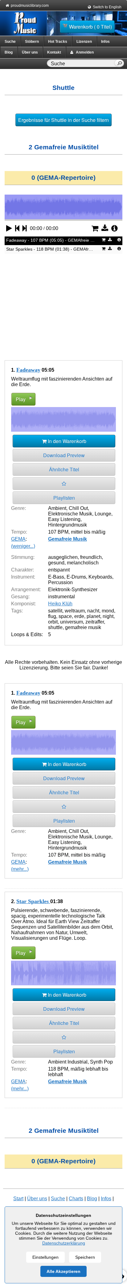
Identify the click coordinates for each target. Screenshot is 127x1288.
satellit (55, 610)
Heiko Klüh (60, 603)
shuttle (55, 627)
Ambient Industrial (68, 1061)
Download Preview (64, 455)
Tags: (17, 610)
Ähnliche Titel (64, 469)
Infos (105, 41)
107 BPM (58, 532)
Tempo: (19, 532)
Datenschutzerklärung (63, 1243)
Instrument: (23, 576)
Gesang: (20, 596)
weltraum (75, 610)
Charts (76, 1198)
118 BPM (58, 1069)
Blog (9, 52)
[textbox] (81, 64)
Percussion (60, 582)
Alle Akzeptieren (63, 1271)
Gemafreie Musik (67, 539)
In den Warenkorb (66, 441)
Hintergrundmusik (67, 524)
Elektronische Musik (70, 513)
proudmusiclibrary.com (30, 5)
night (108, 616)
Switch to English (107, 7)
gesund (56, 562)
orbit (53, 621)
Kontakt (54, 52)
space (65, 616)
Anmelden (83, 52)
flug (52, 616)
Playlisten (64, 497)
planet (93, 616)
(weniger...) (23, 546)
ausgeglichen (63, 557)
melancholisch (83, 562)
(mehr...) (20, 869)
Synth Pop (101, 1061)
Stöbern (32, 41)
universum (71, 621)
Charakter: (22, 569)
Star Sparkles (33, 901)
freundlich (91, 557)
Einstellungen (45, 1257)
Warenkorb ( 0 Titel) (90, 26)
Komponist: (23, 603)
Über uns (30, 52)
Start (18, 1198)
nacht (93, 610)
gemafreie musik (83, 627)
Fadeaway (28, 370)
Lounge (103, 513)
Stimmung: (23, 557)
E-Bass (56, 576)
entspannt (59, 569)
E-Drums (76, 576)
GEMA (18, 539)
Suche (10, 41)
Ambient (57, 508)
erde (79, 616)
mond (108, 610)
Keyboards (100, 576)
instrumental (61, 596)
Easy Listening (64, 519)
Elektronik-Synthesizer (72, 589)
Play (21, 399)
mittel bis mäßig (88, 532)
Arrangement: (26, 589)
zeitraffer (94, 621)
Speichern (85, 1257)
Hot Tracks (57, 41)
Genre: (18, 508)
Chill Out (78, 508)
